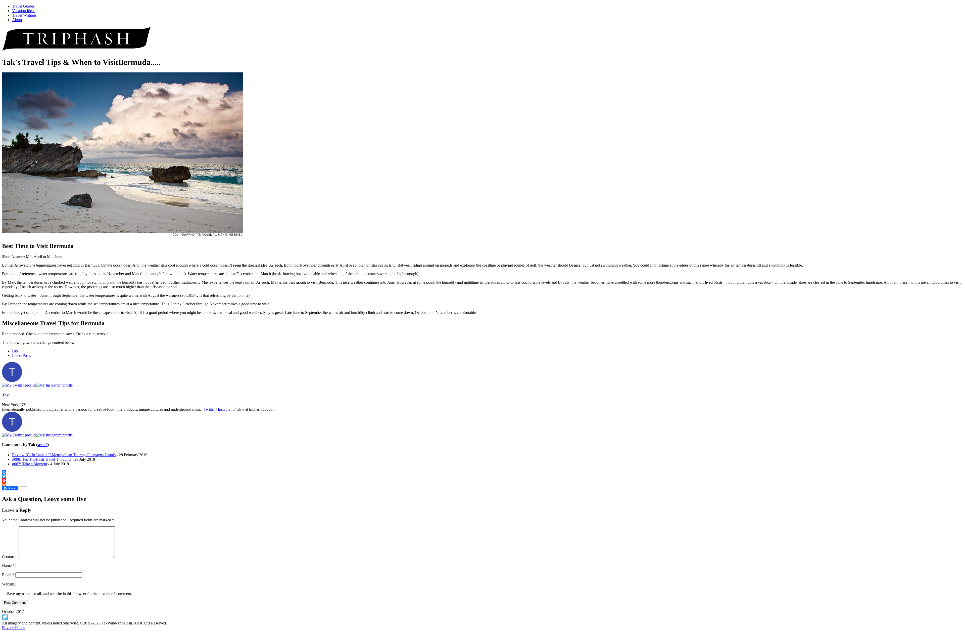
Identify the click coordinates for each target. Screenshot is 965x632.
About (17, 20)
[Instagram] (54, 385)
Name (8, 565)
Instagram (225, 409)
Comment (10, 557)
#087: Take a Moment (29, 464)
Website (8, 584)
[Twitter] (18, 385)
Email (8, 575)
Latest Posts (21, 355)
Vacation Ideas (23, 11)
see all (42, 445)
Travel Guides (23, 6)
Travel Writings (24, 15)
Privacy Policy (13, 627)
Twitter (209, 409)
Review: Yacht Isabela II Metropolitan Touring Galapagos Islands (64, 455)
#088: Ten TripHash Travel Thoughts (41, 459)
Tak (5, 395)
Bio (15, 351)
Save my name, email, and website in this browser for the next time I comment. (69, 594)
